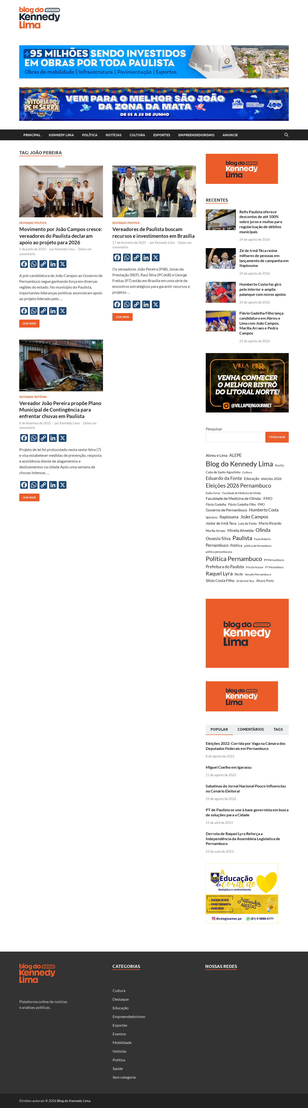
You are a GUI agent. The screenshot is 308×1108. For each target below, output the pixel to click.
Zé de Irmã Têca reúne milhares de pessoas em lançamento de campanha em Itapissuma (264, 258)
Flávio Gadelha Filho (242, 504)
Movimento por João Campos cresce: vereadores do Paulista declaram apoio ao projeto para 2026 (60, 235)
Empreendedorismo (196, 135)
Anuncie (230, 135)
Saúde (118, 1068)
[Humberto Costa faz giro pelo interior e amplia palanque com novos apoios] (221, 284)
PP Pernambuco (274, 560)
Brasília (279, 465)
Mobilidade (122, 1042)
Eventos (119, 1033)
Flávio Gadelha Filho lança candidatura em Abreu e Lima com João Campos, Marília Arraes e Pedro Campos (261, 323)
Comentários (250, 729)
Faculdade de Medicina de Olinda (241, 493)
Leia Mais (27, 322)
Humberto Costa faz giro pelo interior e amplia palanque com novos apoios (262, 289)
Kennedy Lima (61, 135)
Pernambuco (217, 545)
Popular (219, 729)
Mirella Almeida (240, 530)
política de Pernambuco (257, 545)
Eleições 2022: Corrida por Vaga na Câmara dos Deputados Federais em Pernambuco (245, 746)
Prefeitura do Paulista (225, 566)
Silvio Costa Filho (220, 580)
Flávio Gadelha (216, 504)
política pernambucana (219, 551)
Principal (32, 135)
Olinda (263, 530)
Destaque (26, 223)
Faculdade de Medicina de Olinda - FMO (239, 498)
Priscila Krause (254, 567)
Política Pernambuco (234, 558)
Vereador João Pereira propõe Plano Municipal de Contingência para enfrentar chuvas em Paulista (60, 409)
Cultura (137, 135)
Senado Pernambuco (258, 574)
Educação (251, 478)
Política (89, 135)
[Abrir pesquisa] (286, 135)
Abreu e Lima (216, 455)
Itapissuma (228, 517)
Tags (278, 729)
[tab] (219, 730)
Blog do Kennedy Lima (239, 463)
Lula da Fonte (247, 523)
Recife (239, 574)
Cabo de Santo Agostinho (223, 472)
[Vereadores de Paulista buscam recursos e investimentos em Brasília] (154, 191)
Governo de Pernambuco (226, 510)
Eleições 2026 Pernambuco (238, 485)
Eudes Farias (213, 493)
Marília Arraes (215, 531)
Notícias (114, 135)
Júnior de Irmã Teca (221, 523)
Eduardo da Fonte (224, 478)
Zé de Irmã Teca (245, 580)
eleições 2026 (271, 479)
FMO (261, 504)
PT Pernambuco (274, 567)
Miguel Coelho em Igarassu (228, 767)
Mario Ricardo (270, 523)
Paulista (242, 537)
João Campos (254, 516)
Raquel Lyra (219, 573)
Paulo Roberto (262, 539)
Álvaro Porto (265, 581)
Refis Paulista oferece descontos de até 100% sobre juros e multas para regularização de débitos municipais (260, 221)
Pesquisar (214, 428)
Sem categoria (124, 1077)
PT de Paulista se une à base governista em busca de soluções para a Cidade (247, 812)
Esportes (161, 135)
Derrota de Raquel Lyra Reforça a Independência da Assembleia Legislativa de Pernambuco (243, 838)
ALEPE (235, 455)
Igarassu (212, 517)
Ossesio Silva (218, 538)
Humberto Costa (264, 510)
